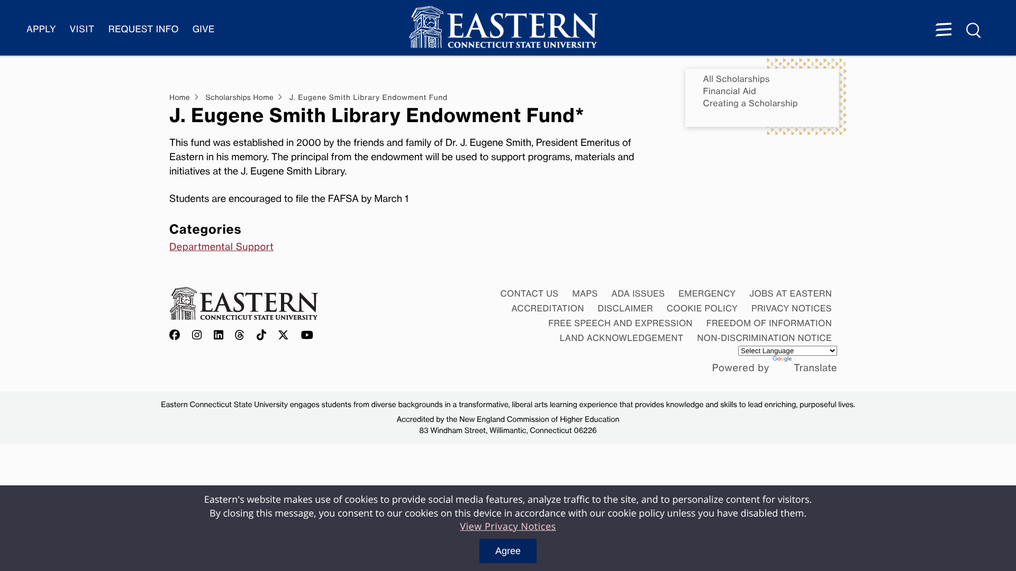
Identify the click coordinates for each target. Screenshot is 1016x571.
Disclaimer (625, 308)
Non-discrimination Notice (764, 338)
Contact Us (529, 293)
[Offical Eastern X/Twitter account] (284, 336)
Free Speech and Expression (620, 323)
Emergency (707, 293)
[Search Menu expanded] (974, 30)
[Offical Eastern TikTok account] (261, 336)
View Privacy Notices (508, 526)
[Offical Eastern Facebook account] (177, 336)
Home (179, 98)
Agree (508, 551)
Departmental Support (221, 247)
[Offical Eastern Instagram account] (197, 336)
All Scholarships (736, 79)
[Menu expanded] (943, 30)
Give (204, 29)
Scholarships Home (239, 98)
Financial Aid (730, 91)
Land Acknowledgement (622, 338)
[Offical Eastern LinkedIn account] (219, 336)
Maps (584, 293)
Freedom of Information (769, 323)
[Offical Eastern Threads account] (240, 336)
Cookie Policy (702, 308)
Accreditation (548, 308)
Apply (41, 29)
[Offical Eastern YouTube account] (307, 336)
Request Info (143, 29)
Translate (815, 368)
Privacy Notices (791, 308)
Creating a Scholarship (750, 103)
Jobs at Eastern (790, 293)
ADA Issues (638, 293)
